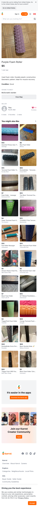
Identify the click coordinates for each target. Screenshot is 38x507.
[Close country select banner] (35, 2)
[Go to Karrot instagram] (27, 453)
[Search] (34, 18)
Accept (32, 503)
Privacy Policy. (23, 498)
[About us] (30, 14)
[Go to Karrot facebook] (23, 453)
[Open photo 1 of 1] (19, 40)
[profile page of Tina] (4, 108)
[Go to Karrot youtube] (30, 453)
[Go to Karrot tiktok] (34, 453)
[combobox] (17, 19)
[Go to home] (2, 14)
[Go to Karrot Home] (7, 453)
